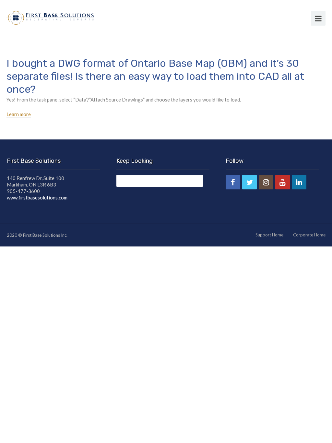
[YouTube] (282, 182)
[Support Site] (50, 17)
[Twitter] (249, 182)
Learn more (18, 114)
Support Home (269, 234)
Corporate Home (309, 234)
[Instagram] (266, 182)
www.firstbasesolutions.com (37, 197)
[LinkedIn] (299, 182)
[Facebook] (233, 182)
